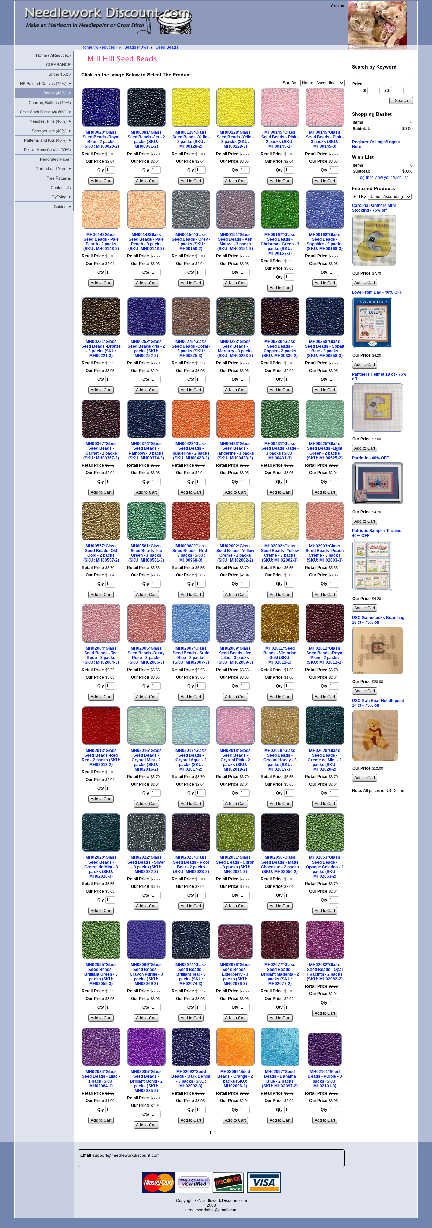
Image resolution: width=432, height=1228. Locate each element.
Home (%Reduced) (99, 47)
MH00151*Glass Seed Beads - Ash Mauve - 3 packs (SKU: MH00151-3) (235, 241)
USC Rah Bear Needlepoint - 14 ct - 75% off (379, 703)
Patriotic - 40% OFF (370, 458)
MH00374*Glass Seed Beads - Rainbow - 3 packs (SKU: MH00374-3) (146, 450)
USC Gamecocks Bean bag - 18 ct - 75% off (379, 620)
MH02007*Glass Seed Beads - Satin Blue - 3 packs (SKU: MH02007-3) (191, 655)
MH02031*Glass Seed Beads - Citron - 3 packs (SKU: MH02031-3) (235, 864)
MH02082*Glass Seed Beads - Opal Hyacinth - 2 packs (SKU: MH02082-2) (325, 971)
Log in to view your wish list (383, 177)
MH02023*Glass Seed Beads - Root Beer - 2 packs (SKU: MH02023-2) (191, 864)
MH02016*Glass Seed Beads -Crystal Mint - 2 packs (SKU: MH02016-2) (146, 760)
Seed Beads (167, 47)
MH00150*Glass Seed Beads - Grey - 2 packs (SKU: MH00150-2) (191, 241)
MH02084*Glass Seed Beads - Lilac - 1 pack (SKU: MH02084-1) (101, 1078)
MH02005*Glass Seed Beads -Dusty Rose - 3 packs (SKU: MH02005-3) (146, 655)
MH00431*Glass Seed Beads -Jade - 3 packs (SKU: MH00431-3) (280, 450)
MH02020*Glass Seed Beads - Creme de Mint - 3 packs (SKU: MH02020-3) (101, 867)
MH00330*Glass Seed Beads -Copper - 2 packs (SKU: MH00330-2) (280, 348)
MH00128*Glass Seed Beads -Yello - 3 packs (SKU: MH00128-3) (235, 139)
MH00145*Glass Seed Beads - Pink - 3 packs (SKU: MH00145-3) (325, 139)
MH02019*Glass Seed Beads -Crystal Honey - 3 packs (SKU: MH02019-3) (280, 760)
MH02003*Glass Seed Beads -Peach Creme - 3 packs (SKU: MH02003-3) (325, 553)
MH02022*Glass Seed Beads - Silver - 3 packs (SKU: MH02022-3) (146, 864)
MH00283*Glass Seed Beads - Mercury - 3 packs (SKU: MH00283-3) (235, 348)
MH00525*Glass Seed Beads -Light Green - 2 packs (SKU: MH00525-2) (325, 450)
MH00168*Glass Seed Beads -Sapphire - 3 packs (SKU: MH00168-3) (325, 241)
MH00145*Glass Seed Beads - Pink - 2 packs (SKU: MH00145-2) (280, 139)
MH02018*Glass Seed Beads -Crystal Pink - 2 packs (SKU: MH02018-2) (235, 760)
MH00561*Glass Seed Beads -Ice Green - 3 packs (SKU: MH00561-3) (146, 553)
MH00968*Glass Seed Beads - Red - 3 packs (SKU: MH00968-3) (190, 553)
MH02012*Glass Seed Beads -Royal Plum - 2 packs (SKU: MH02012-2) (324, 655)
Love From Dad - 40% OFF (377, 292)
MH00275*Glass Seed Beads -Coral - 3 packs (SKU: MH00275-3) (191, 348)
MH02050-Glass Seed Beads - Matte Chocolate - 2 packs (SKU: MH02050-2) (280, 864)
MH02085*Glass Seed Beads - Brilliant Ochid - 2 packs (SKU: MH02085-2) (146, 1081)
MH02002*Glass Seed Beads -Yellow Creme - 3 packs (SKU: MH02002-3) (280, 553)
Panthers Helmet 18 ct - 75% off (379, 376)
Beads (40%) (136, 47)
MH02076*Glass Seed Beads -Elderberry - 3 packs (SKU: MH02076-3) (235, 974)
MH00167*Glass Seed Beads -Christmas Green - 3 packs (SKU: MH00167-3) (280, 244)
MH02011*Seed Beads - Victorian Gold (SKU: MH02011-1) (279, 655)
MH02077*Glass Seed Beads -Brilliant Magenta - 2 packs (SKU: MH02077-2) (280, 974)
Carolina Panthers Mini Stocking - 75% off (374, 208)
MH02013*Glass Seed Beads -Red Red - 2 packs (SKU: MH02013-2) (101, 757)
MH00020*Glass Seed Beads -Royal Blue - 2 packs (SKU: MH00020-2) (101, 139)
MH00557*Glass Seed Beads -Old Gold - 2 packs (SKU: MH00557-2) (101, 553)
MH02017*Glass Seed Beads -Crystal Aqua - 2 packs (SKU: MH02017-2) (191, 760)
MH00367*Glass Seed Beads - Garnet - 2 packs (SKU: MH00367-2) (101, 450)
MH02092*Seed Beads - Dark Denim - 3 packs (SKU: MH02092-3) (190, 1078)
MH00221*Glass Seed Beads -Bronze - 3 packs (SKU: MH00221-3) (101, 348)
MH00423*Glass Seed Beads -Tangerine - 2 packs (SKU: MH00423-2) (191, 450)
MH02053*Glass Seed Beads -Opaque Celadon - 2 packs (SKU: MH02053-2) (325, 867)
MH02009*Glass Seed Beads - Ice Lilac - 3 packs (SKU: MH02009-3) (235, 655)
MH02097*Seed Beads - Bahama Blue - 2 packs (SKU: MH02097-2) (280, 1078)
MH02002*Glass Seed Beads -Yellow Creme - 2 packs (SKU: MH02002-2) (235, 553)
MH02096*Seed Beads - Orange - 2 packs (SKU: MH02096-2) (235, 1078)
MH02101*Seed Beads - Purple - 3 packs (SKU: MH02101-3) (325, 1078)
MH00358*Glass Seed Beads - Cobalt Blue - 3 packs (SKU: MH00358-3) (324, 348)
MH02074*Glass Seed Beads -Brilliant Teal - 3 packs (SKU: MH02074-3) (191, 974)
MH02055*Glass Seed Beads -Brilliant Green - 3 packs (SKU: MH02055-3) (101, 974)
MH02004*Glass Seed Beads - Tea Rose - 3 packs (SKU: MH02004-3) (101, 655)
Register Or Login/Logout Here (376, 144)
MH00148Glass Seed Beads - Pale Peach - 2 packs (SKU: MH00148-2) (101, 241)
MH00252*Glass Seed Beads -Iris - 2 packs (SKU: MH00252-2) (146, 348)
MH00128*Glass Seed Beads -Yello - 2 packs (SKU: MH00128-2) (191, 139)
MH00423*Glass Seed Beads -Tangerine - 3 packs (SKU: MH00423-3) (235, 450)
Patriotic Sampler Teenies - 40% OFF (378, 533)
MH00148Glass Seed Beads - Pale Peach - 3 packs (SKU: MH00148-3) (146, 241)
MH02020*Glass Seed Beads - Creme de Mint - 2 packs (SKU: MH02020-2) (325, 760)
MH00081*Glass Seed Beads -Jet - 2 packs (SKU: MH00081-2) (146, 139)
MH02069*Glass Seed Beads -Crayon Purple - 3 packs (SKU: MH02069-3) (146, 974)
